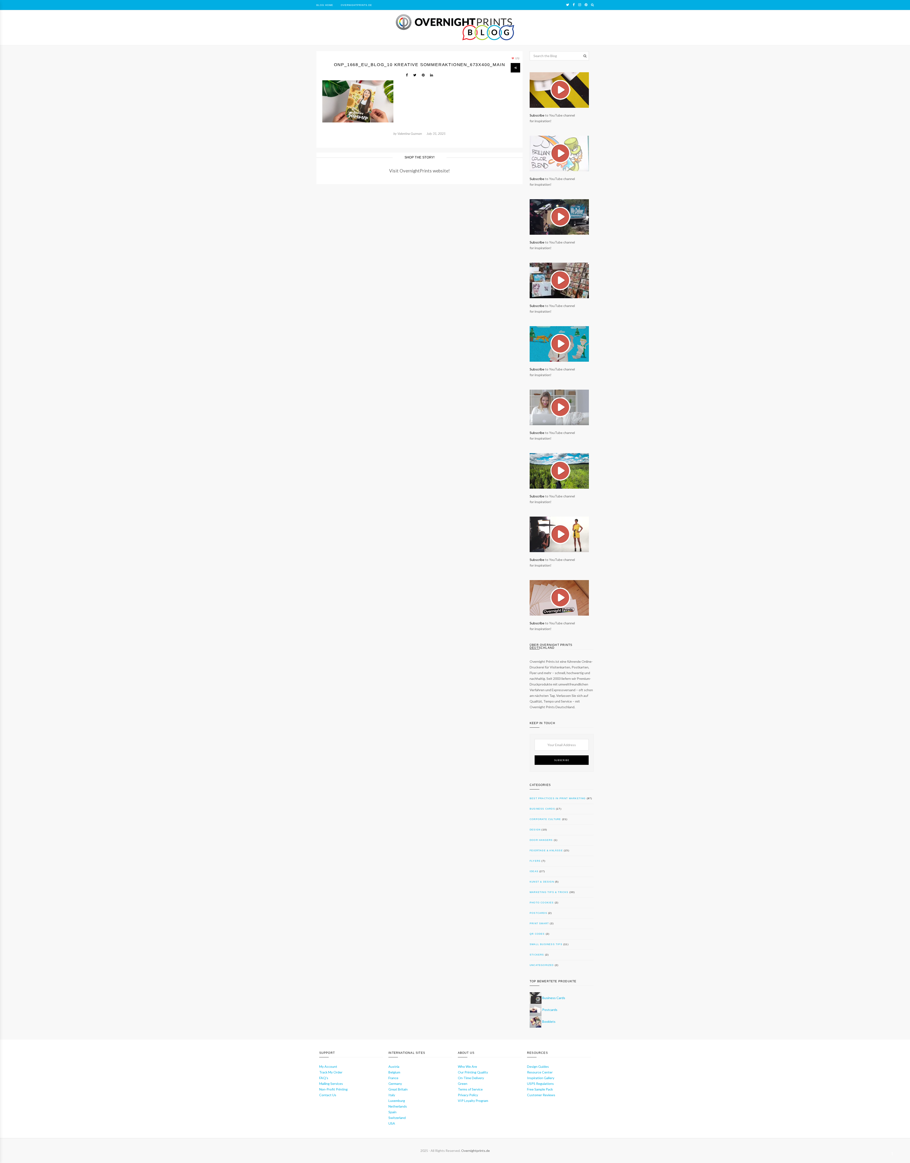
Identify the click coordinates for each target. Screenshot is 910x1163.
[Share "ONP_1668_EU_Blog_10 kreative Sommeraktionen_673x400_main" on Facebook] (407, 75)
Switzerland (397, 1118)
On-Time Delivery (471, 1078)
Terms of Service (470, 1089)
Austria (393, 1066)
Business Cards (542, 808)
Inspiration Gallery (540, 1078)
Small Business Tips (546, 944)
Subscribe (537, 115)
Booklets (548, 1021)
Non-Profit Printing (333, 1089)
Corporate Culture (545, 819)
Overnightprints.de (475, 1151)
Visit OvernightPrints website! (419, 170)
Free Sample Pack (540, 1089)
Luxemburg (396, 1101)
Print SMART (539, 923)
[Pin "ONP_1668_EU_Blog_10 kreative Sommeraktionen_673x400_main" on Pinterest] (423, 75)
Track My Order (330, 1072)
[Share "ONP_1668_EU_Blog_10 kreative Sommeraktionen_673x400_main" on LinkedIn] (431, 75)
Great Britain (398, 1089)
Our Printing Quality (473, 1072)
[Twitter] (567, 5)
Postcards (538, 913)
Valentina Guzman (409, 133)
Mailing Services (331, 1084)
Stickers (537, 954)
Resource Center (540, 1072)
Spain (392, 1112)
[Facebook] (574, 5)
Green (462, 1084)
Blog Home (324, 5)
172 (517, 58)
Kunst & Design (542, 881)
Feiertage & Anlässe (546, 850)
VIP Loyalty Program (473, 1101)
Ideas (534, 871)
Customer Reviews (541, 1095)
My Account (328, 1066)
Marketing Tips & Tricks (549, 892)
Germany (395, 1084)
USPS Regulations (540, 1084)
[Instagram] (579, 5)
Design (535, 829)
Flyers (535, 861)
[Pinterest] (586, 5)
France (393, 1078)
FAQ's (323, 1078)
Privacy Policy (468, 1095)
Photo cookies (542, 902)
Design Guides (538, 1066)
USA (391, 1123)
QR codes (537, 934)
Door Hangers (541, 840)
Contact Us (327, 1095)
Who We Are (467, 1066)
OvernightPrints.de (356, 5)
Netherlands (397, 1106)
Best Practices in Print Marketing (558, 798)
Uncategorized (542, 965)
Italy (391, 1095)
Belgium (394, 1072)
